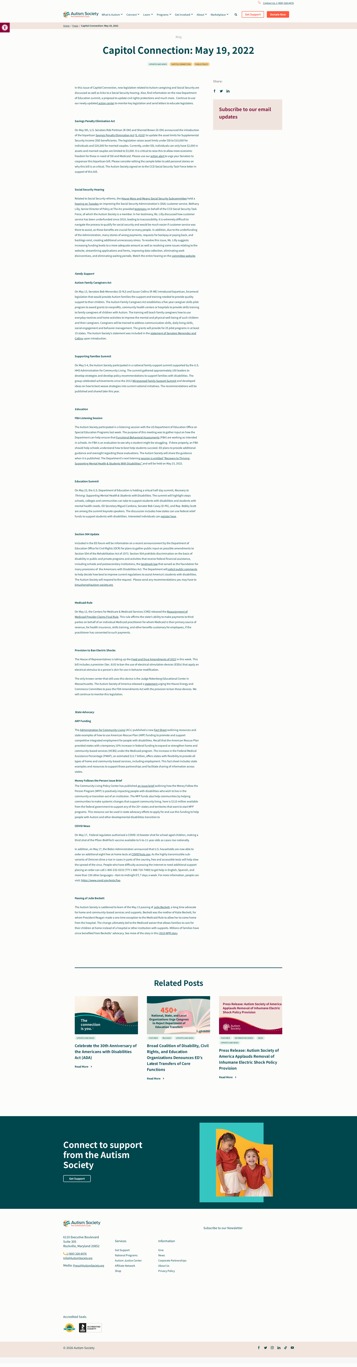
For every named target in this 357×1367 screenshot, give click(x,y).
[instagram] (272, 1347)
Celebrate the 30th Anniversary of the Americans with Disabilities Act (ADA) (105, 1051)
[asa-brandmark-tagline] (81, 12)
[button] (5, 27)
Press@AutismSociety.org (88, 1265)
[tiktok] (285, 1347)
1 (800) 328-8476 (76, 1253)
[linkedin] (278, 1347)
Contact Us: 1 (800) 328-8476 (278, 2)
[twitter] (265, 1347)
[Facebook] (215, 91)
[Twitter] (221, 91)
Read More (82, 1066)
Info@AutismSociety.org (77, 1258)
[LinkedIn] (228, 91)
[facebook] (258, 1347)
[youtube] (292, 1347)
